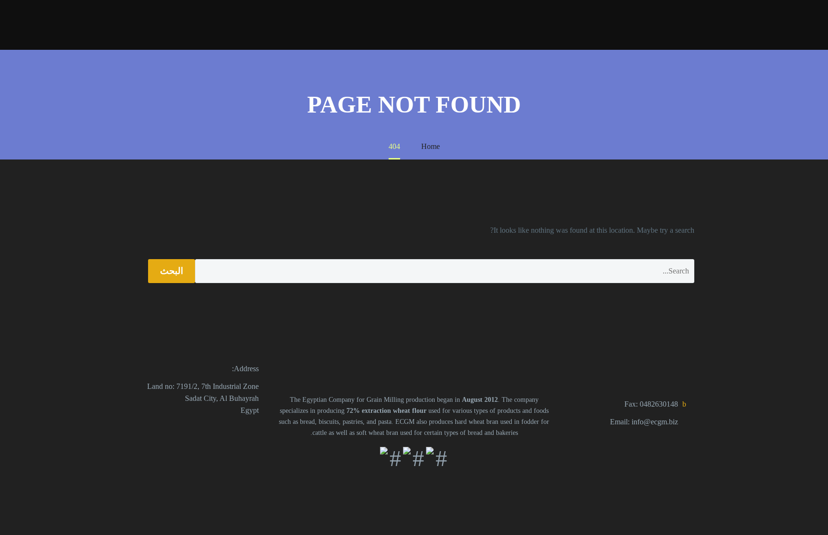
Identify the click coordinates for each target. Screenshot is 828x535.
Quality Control (325, 24)
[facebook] (253, 430)
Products (677, 24)
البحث (171, 270)
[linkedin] (232, 430)
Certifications (257, 24)
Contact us (197, 24)
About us (626, 24)
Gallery (580, 24)
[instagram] (211, 430)
